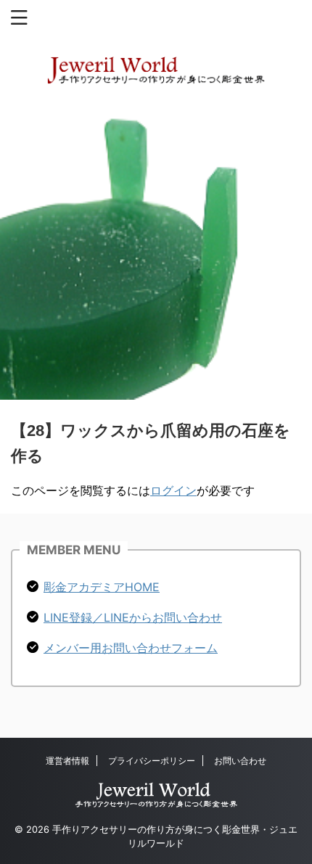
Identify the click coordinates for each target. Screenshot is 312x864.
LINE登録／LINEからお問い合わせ (133, 617)
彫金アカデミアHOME (102, 587)
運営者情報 (67, 760)
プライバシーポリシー (151, 760)
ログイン (173, 490)
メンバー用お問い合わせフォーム (131, 648)
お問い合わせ (240, 760)
